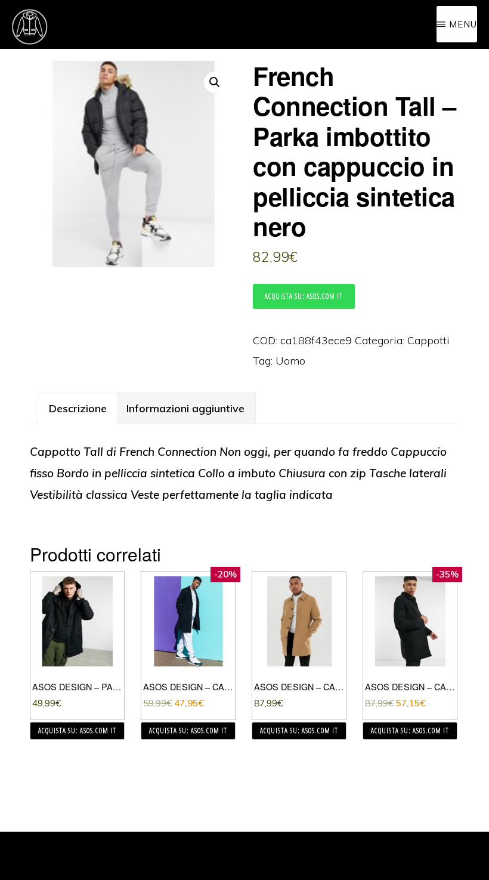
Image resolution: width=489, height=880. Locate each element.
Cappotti (428, 340)
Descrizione (78, 408)
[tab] (78, 409)
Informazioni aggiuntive (185, 408)
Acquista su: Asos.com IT (304, 296)
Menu (463, 24)
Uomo (290, 361)
